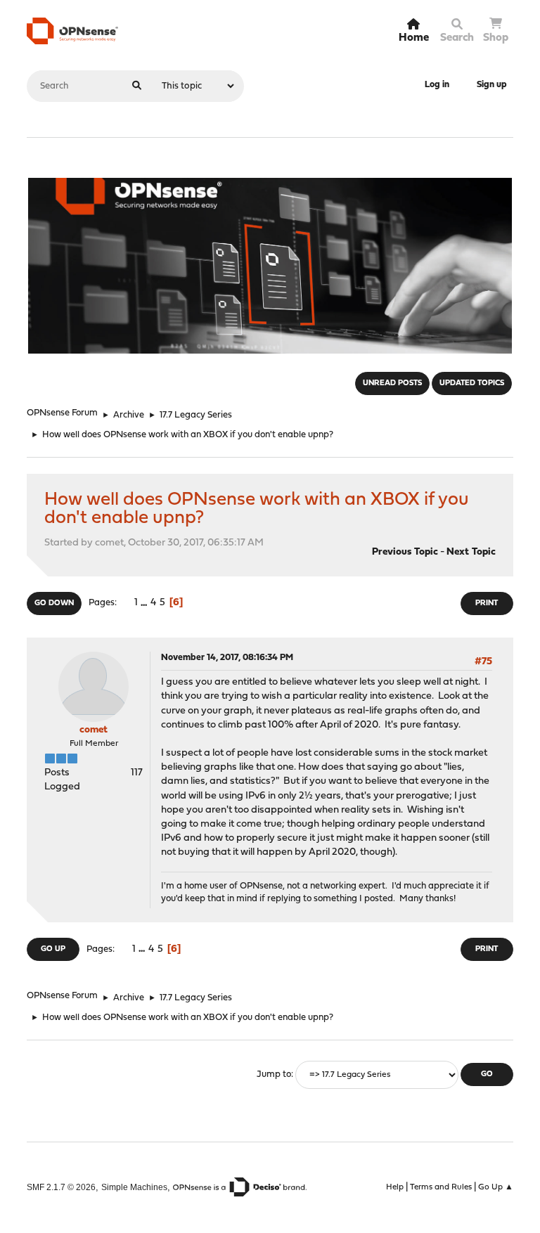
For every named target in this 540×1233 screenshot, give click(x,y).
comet (93, 730)
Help (395, 1187)
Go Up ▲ (495, 1187)
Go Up (53, 949)
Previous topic (405, 552)
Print (486, 603)
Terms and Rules (441, 1187)
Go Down (54, 603)
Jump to (274, 1074)
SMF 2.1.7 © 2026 (61, 1187)
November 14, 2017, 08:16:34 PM (227, 657)
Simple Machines (134, 1187)
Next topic (471, 552)
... (145, 603)
